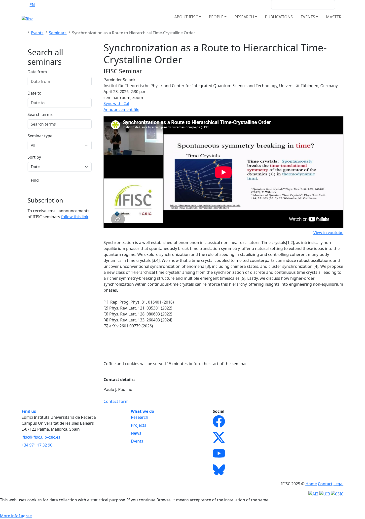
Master (333, 17)
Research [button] (244, 17)
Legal (338, 483)
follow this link (74, 216)
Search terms (40, 114)
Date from (37, 71)
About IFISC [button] (186, 17)
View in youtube (328, 232)
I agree (25, 516)
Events (37, 32)
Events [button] (308, 17)
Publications (279, 17)
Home (311, 483)
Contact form (116, 401)
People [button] (216, 17)
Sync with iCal (116, 103)
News (136, 433)
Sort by (34, 157)
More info (9, 516)
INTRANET (257, 4)
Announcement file (121, 109)
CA (51, 4)
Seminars (58, 32)
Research (139, 417)
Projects (138, 425)
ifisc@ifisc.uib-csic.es (41, 437)
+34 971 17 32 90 (37, 445)
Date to (34, 93)
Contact (325, 483)
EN (32, 4)
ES (42, 4)
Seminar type (40, 135)
